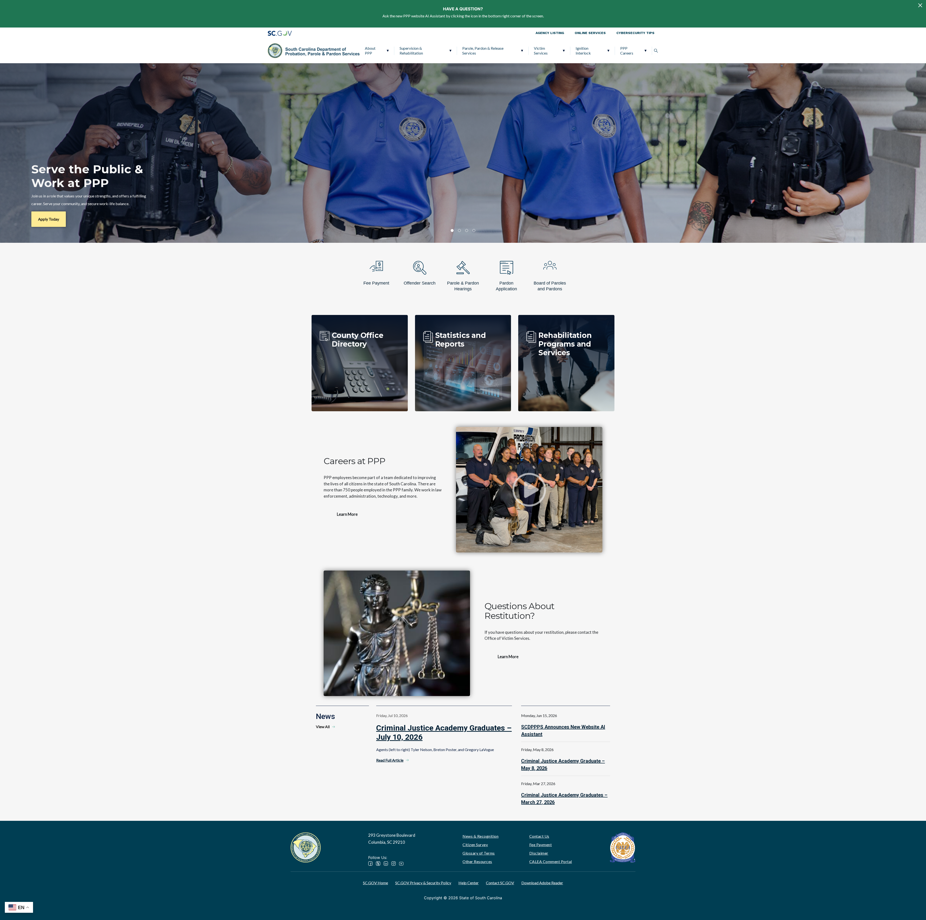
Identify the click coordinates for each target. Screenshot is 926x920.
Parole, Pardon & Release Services (483, 50)
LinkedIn (386, 863)
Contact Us (539, 836)
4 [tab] (473, 230)
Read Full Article (389, 760)
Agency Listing (550, 33)
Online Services (590, 33)
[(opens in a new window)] (622, 847)
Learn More (347, 514)
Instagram (393, 863)
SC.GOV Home (375, 882)
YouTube (401, 863)
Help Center (468, 882)
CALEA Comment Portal (550, 861)
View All (323, 726)
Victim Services (541, 50)
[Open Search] (656, 50)
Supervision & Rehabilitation (411, 50)
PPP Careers (626, 50)
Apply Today (48, 219)
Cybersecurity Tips (635, 33)
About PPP (370, 50)
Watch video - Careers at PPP (529, 489)
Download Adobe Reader (542, 882)
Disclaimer (538, 853)
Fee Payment (540, 844)
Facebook (370, 863)
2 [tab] (459, 230)
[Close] (920, 5)
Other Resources (477, 861)
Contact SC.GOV (500, 882)
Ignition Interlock (583, 50)
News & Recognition (480, 836)
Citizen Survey (475, 844)
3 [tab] (466, 230)
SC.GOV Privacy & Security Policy (423, 882)
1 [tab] (452, 230)
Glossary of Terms (479, 853)
